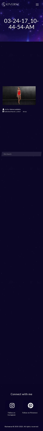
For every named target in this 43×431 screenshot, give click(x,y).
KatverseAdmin (15, 109)
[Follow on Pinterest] (30, 405)
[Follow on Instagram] (12, 405)
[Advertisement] (21, 67)
